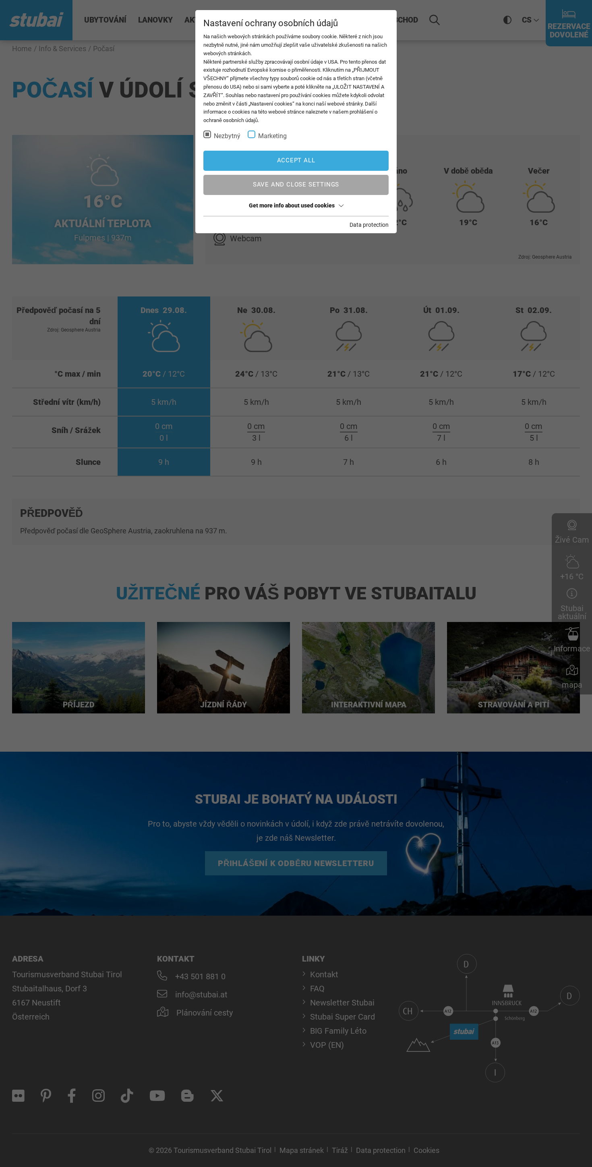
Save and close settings (296, 184)
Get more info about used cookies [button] (292, 205)
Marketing (272, 136)
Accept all (296, 160)
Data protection (369, 225)
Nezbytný (227, 136)
